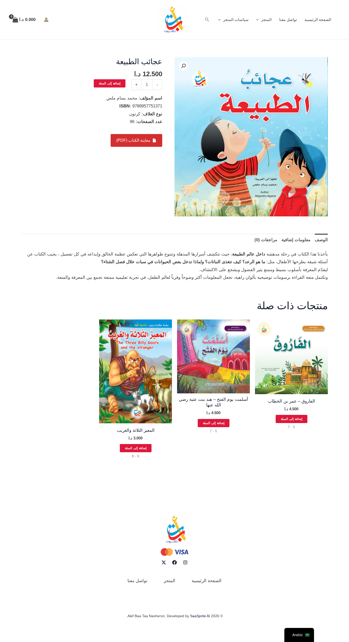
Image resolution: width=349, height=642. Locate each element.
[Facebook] (174, 562)
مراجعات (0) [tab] (265, 239)
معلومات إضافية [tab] (296, 239)
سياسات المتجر (236, 19)
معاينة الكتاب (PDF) (133, 140)
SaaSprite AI (200, 616)
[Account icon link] (46, 19)
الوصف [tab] (321, 239)
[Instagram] (185, 562)
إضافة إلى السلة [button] (291, 419)
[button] (258, 19)
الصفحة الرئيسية (318, 19)
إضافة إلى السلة (109, 83)
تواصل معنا (288, 19)
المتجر (266, 19)
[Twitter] (163, 562)
